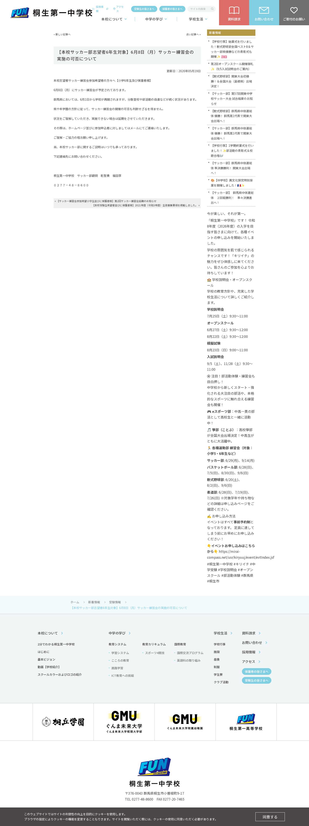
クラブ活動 (221, 682)
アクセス (120, 9)
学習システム (120, 653)
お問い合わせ (252, 642)
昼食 (217, 659)
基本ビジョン (46, 659)
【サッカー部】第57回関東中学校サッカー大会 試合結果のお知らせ (232, 98)
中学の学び (154, 18)
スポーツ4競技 (154, 653)
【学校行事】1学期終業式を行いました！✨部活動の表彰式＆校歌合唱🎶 (232, 150)
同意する (270, 816)
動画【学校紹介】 (49, 667)
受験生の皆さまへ (144, 9)
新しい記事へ (63, 34)
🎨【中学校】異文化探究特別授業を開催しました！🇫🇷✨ (232, 182)
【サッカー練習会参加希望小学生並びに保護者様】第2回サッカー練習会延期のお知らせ (106, 201)
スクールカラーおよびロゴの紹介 (60, 674)
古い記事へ (192, 34)
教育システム (117, 644)
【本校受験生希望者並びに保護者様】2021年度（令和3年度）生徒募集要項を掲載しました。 (145, 205)
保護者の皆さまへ (172, 9)
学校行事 (220, 644)
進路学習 (117, 668)
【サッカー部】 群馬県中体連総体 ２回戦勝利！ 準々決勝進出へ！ (232, 198)
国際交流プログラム (190, 653)
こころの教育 (120, 660)
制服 (217, 667)
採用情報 (99, 9)
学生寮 (218, 674)
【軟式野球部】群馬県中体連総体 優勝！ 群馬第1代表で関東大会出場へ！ (231, 116)
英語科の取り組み (189, 660)
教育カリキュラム (154, 644)
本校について (112, 18)
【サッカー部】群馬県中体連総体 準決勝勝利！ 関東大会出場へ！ (231, 168)
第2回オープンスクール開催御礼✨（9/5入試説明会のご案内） (232, 66)
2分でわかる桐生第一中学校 (56, 644)
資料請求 (248, 632)
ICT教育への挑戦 (122, 675)
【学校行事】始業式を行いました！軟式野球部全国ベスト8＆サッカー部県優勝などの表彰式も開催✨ (232, 49)
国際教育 (180, 644)
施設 (217, 652)
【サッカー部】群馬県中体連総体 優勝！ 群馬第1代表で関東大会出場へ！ (231, 133)
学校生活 (196, 18)
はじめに (43, 652)
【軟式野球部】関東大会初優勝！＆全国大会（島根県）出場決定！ (231, 81)
